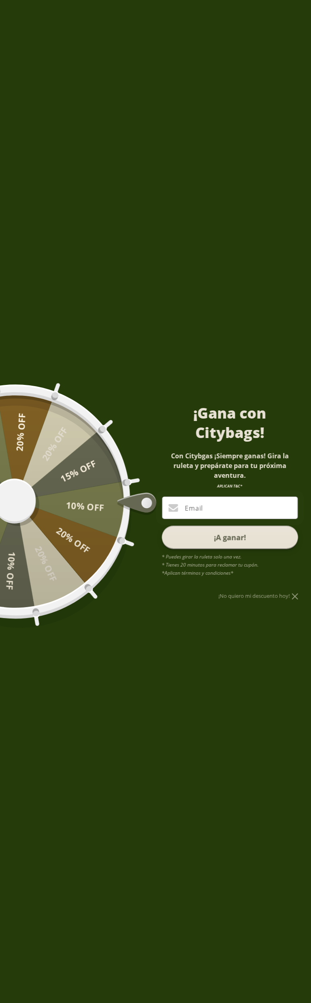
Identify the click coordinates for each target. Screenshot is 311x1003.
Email (194, 508)
